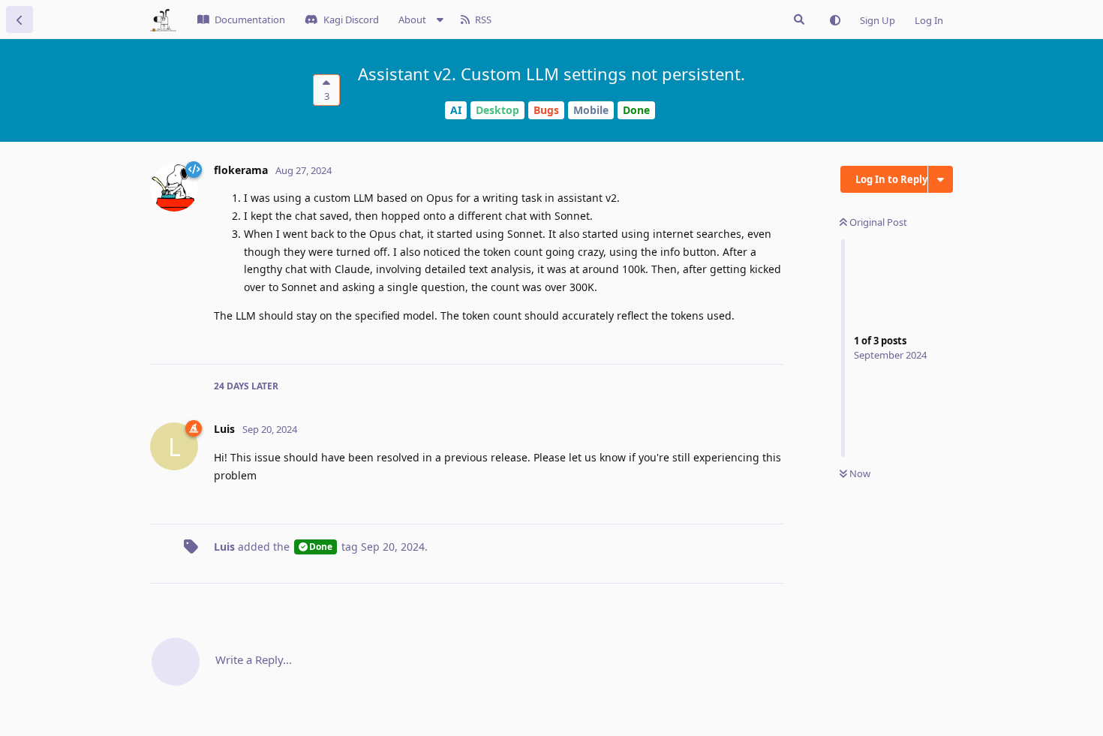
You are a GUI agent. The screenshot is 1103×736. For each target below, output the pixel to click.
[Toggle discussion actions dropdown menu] (940, 179)
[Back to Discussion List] (19, 19)
